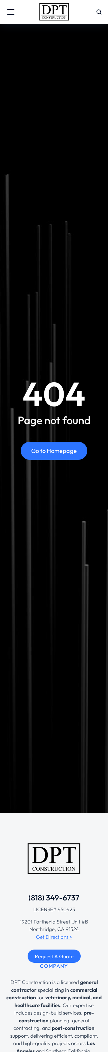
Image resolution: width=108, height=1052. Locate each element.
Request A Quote (54, 956)
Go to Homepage (54, 450)
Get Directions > (54, 937)
